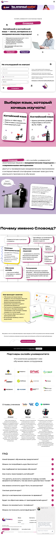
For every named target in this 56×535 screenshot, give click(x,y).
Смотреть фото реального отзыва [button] (10, 418)
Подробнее (31, 348)
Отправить (15, 88)
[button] (28, 341)
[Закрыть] (2, 533)
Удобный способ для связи (7, 79)
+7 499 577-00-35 (33, 520)
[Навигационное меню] (54, 1)
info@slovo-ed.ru (33, 522)
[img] (7, 519)
